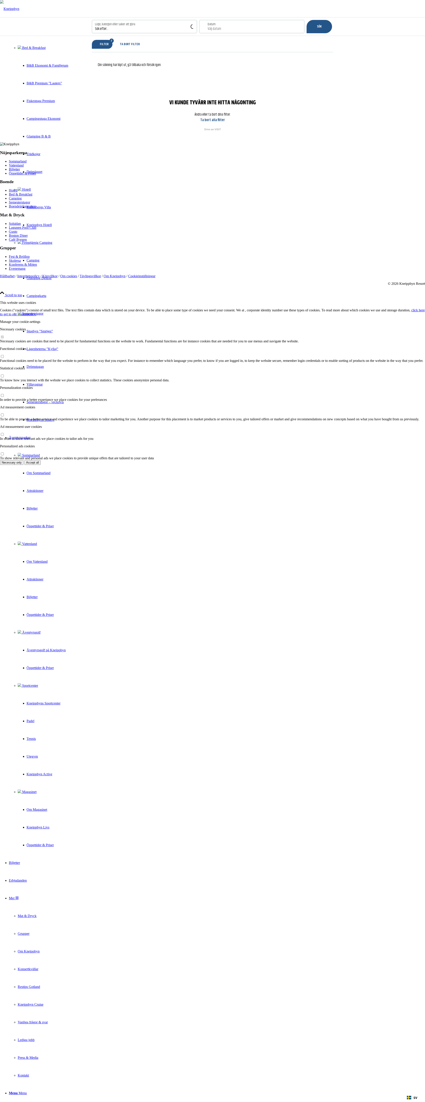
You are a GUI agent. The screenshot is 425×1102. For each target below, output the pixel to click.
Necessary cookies (13, 329)
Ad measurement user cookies (21, 427)
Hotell (26, 189)
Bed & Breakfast (33, 48)
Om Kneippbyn (115, 276)
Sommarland (30, 455)
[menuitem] (38, 225)
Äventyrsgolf (31, 632)
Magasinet (29, 792)
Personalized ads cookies (17, 446)
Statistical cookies (12, 368)
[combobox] (412, 1097)
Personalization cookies (16, 388)
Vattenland (29, 544)
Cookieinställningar (141, 276)
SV (415, 1098)
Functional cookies (13, 349)
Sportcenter (29, 685)
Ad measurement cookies (17, 407)
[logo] (9, 9)
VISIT (217, 129)
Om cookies (68, 276)
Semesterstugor (32, 313)
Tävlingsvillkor (90, 276)
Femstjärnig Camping (36, 242)
